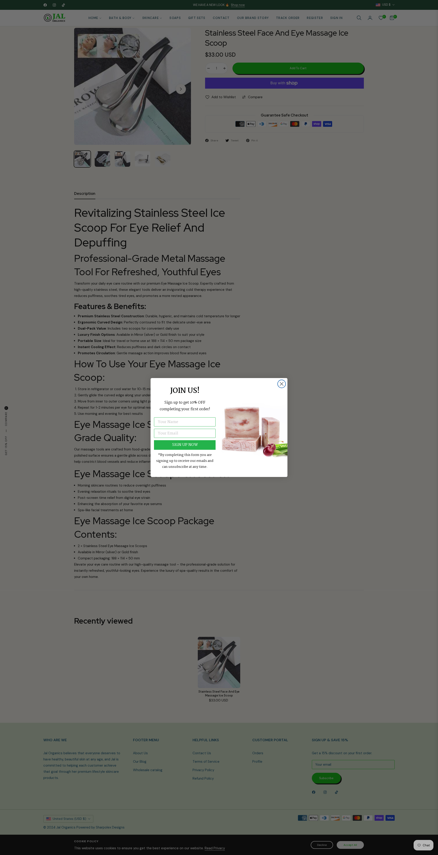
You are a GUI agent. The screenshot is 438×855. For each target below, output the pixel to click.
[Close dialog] (282, 384)
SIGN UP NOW (185, 445)
